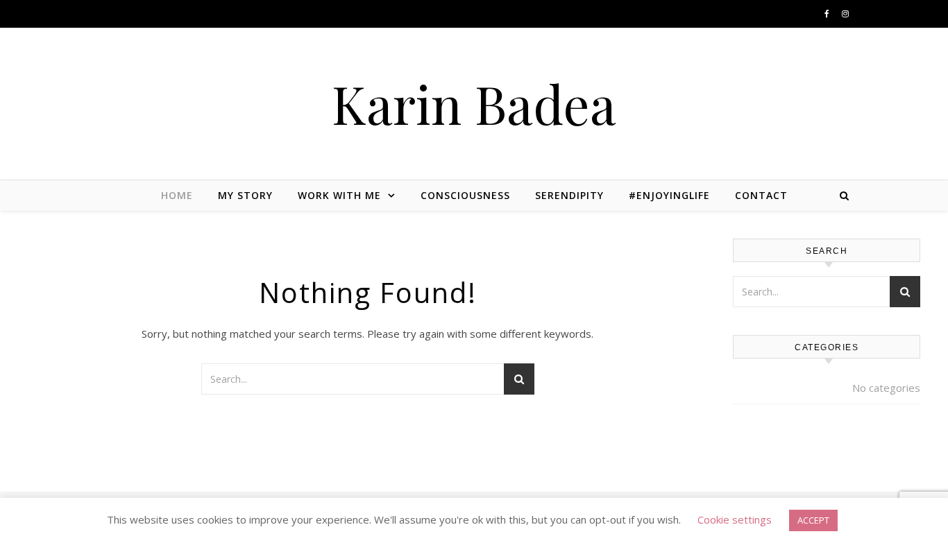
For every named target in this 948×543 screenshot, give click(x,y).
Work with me (339, 195)
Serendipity (569, 195)
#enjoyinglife (669, 195)
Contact (761, 195)
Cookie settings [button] (734, 519)
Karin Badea (474, 104)
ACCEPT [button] (813, 520)
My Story (245, 195)
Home (177, 195)
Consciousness (465, 195)
